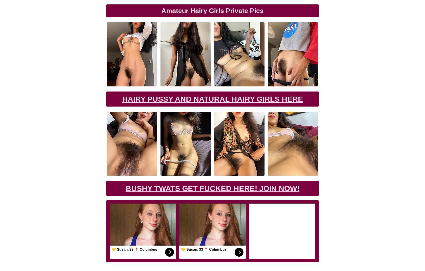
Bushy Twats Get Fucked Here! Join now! (212, 188)
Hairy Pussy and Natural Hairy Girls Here (212, 99)
